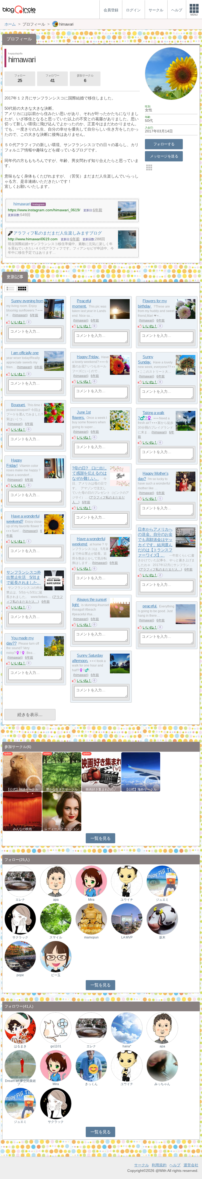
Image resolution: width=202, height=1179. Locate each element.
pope (20, 975)
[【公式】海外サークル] (140, 771)
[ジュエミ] (162, 881)
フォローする (164, 144)
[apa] (56, 881)
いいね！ (18, 322)
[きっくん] (91, 1065)
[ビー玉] (56, 956)
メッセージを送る (164, 156)
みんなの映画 (22, 829)
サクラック (20, 937)
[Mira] (91, 881)
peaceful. (150, 606)
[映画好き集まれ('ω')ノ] (101, 771)
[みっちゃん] (162, 1065)
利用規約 (159, 1165)
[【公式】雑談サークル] (22, 771)
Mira (91, 899)
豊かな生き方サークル (62, 789)
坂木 (162, 937)
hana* (127, 1046)
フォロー (19, 78)
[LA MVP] (127, 919)
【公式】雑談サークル (22, 789)
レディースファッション (61, 829)
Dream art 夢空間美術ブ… (20, 1082)
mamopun (91, 937)
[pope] (20, 956)
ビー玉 (55, 975)
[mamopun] (91, 919)
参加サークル (85, 78)
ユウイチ (126, 899)
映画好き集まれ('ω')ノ (101, 789)
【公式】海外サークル (140, 789)
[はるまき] (20, 1028)
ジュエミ (162, 899)
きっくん (91, 1084)
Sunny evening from (27, 301)
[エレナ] (20, 881)
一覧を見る (100, 838)
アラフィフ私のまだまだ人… (160, 569)
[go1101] (56, 1028)
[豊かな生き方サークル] (62, 771)
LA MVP (127, 937)
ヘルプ (174, 1165)
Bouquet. (18, 404)
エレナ (20, 899)
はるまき (20, 1046)
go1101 (55, 1046)
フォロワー (52, 78)
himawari (20, 315)
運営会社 (191, 1165)
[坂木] (162, 919)
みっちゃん (162, 1084)
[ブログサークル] (19, 9)
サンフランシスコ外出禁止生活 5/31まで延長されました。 (23, 577)
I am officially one (24, 353)
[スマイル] (56, 919)
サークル (141, 1165)
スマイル (55, 937)
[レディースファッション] (62, 811)
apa (56, 899)
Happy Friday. (88, 356)
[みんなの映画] (22, 811)
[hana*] (127, 1028)
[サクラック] (20, 919)
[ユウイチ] (127, 881)
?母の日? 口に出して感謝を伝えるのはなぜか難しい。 (89, 473)
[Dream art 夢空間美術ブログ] (20, 1065)
